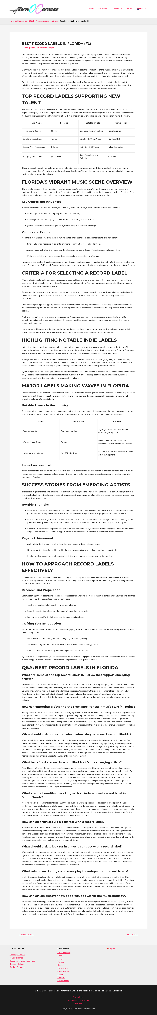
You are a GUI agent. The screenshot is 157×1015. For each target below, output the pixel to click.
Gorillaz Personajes (18, 967)
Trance (60, 959)
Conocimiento (63, 971)
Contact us (117, 8)
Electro (60, 955)
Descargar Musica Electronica (22, 961)
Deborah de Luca (17, 964)
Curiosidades (63, 980)
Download (102, 8)
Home (91, 8)
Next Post (132, 934)
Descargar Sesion (17, 954)
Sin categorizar (28, 48)
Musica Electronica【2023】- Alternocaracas (30, 21)
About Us (129, 8)
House (60, 965)
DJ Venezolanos (16, 958)
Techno (60, 962)
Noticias (54, 21)
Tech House (62, 968)
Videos (60, 974)
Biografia (61, 977)
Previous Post (26, 934)
